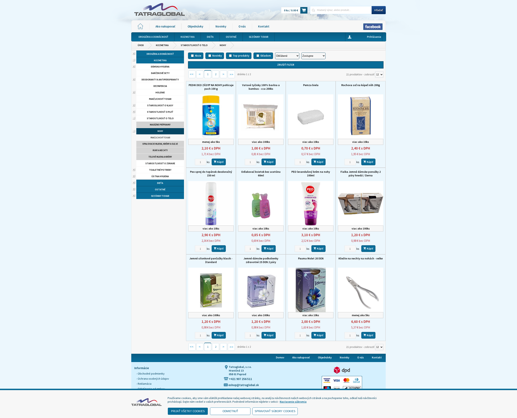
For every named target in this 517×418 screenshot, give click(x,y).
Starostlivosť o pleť (160, 111)
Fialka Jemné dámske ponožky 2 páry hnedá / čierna (360, 173)
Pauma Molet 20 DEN (311, 258)
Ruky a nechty (160, 150)
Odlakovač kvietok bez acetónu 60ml (261, 173)
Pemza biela (310, 85)
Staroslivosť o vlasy (160, 105)
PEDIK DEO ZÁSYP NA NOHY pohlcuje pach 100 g (211, 87)
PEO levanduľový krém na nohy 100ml (310, 173)
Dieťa (160, 182)
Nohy (223, 45)
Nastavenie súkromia (293, 401)
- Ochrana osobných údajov (152, 378)
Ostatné (160, 189)
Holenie (160, 92)
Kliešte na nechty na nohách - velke (360, 258)
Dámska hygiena (160, 66)
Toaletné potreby (160, 169)
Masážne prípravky (160, 124)
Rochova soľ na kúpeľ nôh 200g (360, 85)
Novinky (220, 26)
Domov (280, 357)
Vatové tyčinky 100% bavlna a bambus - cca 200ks (261, 87)
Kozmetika (162, 45)
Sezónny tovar (160, 195)
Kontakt (263, 26)
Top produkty (241, 55)
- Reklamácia (143, 383)
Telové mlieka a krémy (160, 156)
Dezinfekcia (160, 85)
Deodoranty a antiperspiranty (160, 79)
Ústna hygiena (160, 176)
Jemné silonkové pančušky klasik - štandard (210, 260)
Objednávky (195, 26)
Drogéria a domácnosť (160, 53)
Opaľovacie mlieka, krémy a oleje (160, 143)
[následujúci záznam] (223, 76)
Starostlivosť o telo (194, 45)
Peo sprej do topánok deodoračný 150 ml (211, 173)
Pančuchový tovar (160, 98)
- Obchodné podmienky (150, 373)
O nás (242, 26)
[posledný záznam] (231, 76)
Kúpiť (220, 162)
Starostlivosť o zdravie (160, 163)
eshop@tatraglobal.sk (243, 385)
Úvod (141, 45)
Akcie (198, 55)
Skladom (265, 55)
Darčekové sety (160, 73)
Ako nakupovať (165, 26)
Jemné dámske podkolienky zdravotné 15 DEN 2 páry (261, 260)
